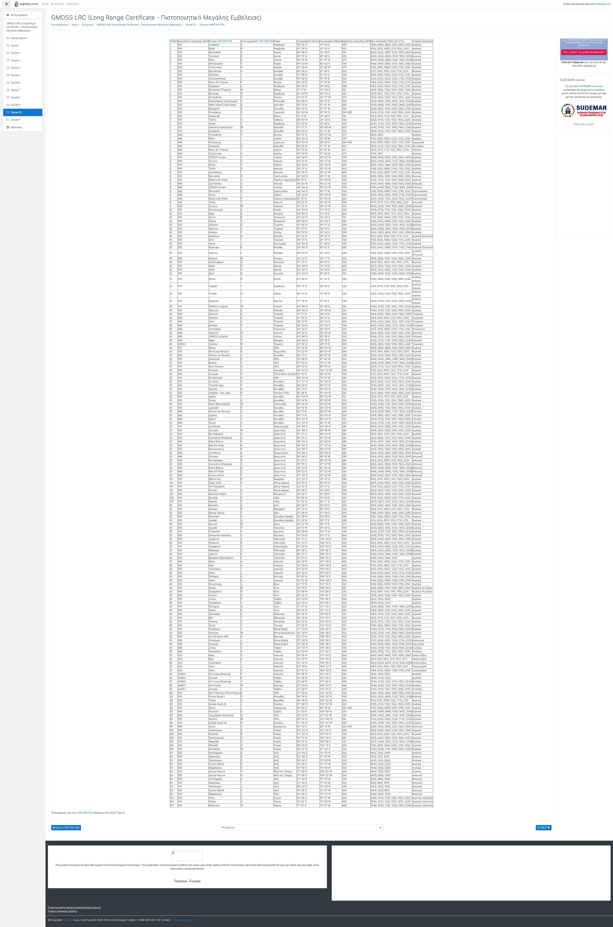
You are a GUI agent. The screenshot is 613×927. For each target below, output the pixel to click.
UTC (400, 41)
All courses (57, 3)
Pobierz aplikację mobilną (62, 911)
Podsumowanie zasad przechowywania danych (74, 907)
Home (45, 3)
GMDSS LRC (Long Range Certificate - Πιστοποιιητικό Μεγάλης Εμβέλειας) (139, 24)
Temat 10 (190, 24)
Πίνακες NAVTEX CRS (212, 24)
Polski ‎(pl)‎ (72, 3)
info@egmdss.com (184, 919)
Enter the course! (584, 124)
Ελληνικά (87, 24)
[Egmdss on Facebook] (180, 880)
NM (368, 41)
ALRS (113, 812)
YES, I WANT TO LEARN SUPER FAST (584, 52)
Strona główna (59, 24)
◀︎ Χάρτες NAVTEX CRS (66, 827)
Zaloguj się (603, 3)
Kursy (75, 24)
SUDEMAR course (589, 86)
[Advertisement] (584, 187)
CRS (219, 41)
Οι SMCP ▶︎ (543, 827)
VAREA (174, 41)
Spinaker (68, 919)
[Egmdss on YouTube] (195, 880)
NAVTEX (227, 41)
